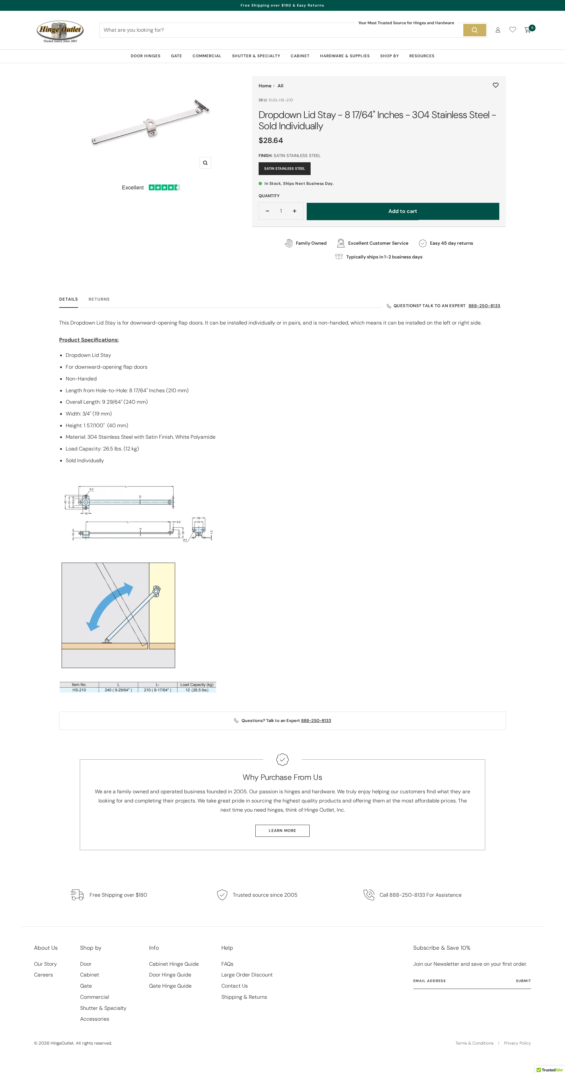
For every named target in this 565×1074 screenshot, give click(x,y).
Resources (422, 56)
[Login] (498, 30)
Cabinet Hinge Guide (174, 963)
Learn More (282, 830)
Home (265, 86)
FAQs (227, 963)
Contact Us (234, 985)
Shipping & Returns (244, 997)
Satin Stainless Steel (284, 168)
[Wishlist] (513, 31)
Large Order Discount (247, 974)
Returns (99, 299)
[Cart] (527, 30)
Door (86, 963)
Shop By (389, 56)
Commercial (207, 56)
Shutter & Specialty (256, 56)
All (280, 86)
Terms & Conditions (474, 1043)
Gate (176, 56)
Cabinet (300, 56)
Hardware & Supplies (345, 56)
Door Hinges (146, 56)
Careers (43, 974)
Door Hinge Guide (170, 974)
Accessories (94, 1018)
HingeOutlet (62, 1043)
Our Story (45, 963)
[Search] (474, 30)
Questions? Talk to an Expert (447, 305)
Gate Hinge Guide (170, 985)
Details (68, 299)
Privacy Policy (517, 1043)
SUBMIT (523, 980)
